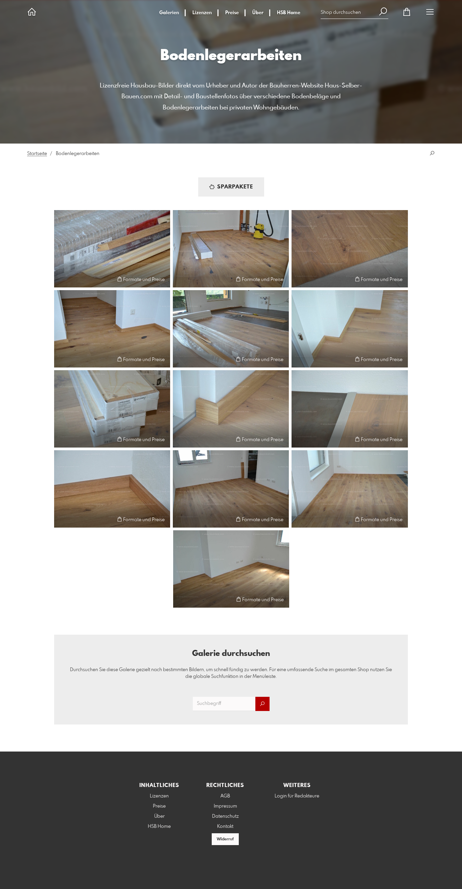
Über (257, 12)
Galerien (169, 12)
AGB (225, 796)
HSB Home (288, 12)
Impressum (225, 806)
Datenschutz (225, 816)
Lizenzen (202, 12)
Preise (232, 12)
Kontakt (225, 826)
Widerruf (225, 839)
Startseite (37, 153)
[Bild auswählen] (62, 279)
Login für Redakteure (297, 796)
